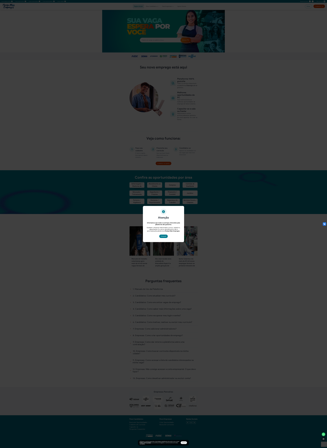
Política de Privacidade (145, 442)
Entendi (184, 442)
